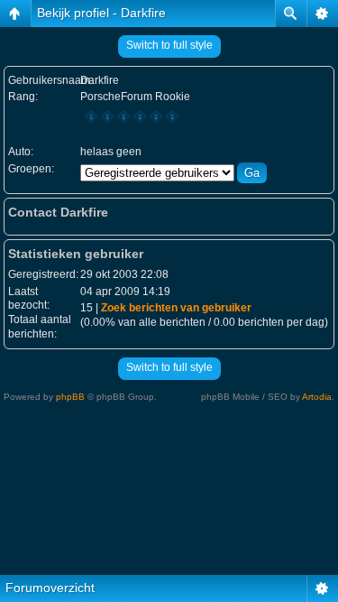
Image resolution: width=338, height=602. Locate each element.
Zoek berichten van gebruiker (176, 307)
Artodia (317, 397)
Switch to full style (169, 45)
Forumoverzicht (50, 587)
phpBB (70, 397)
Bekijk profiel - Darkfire (101, 12)
